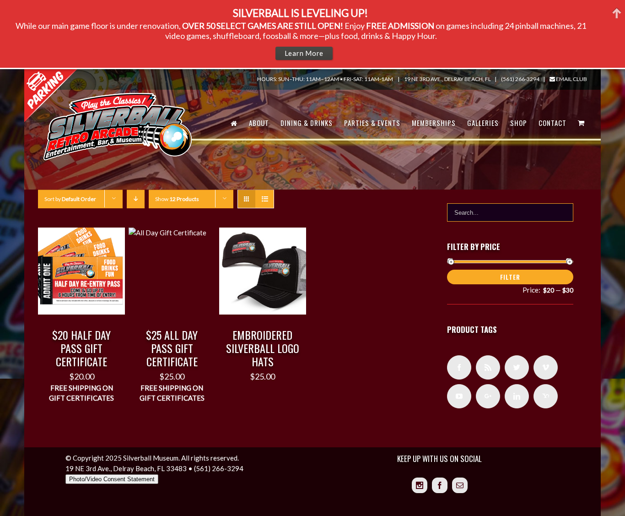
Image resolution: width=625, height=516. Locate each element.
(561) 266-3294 (520, 79)
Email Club (571, 79)
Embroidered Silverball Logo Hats (262, 347)
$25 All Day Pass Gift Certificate (172, 347)
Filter (510, 277)
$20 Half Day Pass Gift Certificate (81, 347)
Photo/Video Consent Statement (112, 479)
